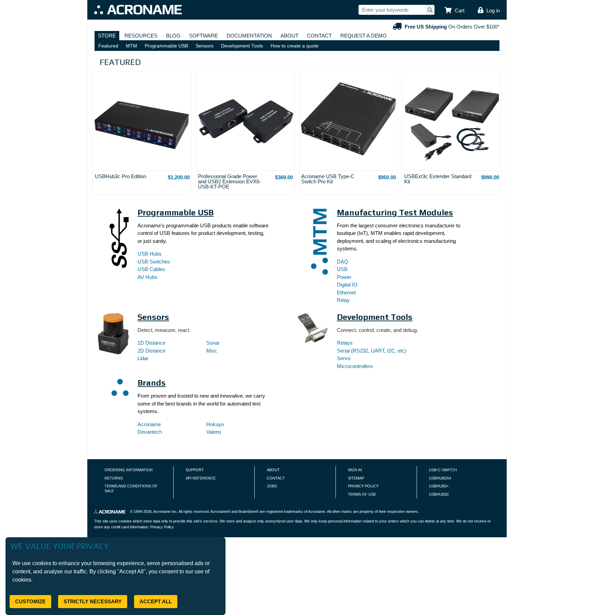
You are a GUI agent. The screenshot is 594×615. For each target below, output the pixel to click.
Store (107, 36)
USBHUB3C (439, 494)
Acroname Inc (165, 511)
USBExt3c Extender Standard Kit (437, 178)
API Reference (201, 478)
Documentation (249, 36)
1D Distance (151, 343)
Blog (173, 36)
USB (342, 269)
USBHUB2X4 (440, 478)
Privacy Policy (363, 486)
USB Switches (154, 262)
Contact (319, 36)
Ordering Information (128, 470)
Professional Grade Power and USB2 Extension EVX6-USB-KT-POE (229, 181)
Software (203, 36)
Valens (213, 432)
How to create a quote (295, 45)
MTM (131, 45)
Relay (343, 300)
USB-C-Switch (443, 470)
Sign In (355, 470)
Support (195, 470)
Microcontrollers (355, 366)
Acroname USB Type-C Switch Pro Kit (327, 178)
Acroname (149, 424)
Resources (140, 36)
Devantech (150, 432)
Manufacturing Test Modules (395, 212)
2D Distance (151, 351)
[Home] (138, 9)
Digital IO (347, 285)
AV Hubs (147, 277)
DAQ (342, 262)
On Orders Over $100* (452, 27)
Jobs (272, 486)
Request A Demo (363, 36)
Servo (343, 358)
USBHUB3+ (439, 486)
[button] (454, 11)
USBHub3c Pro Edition (120, 176)
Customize (30, 601)
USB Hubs (150, 254)
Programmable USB (166, 45)
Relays (345, 343)
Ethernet (346, 292)
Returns (113, 478)
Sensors (204, 45)
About (289, 36)
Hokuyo (215, 424)
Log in (493, 10)
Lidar (143, 358)
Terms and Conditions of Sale (131, 488)
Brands (152, 382)
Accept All (156, 601)
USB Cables (151, 269)
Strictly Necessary (93, 601)
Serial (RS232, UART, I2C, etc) (371, 351)
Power (344, 277)
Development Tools (242, 45)
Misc (211, 351)
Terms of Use (362, 494)
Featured (108, 45)
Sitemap (356, 478)
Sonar (213, 343)
